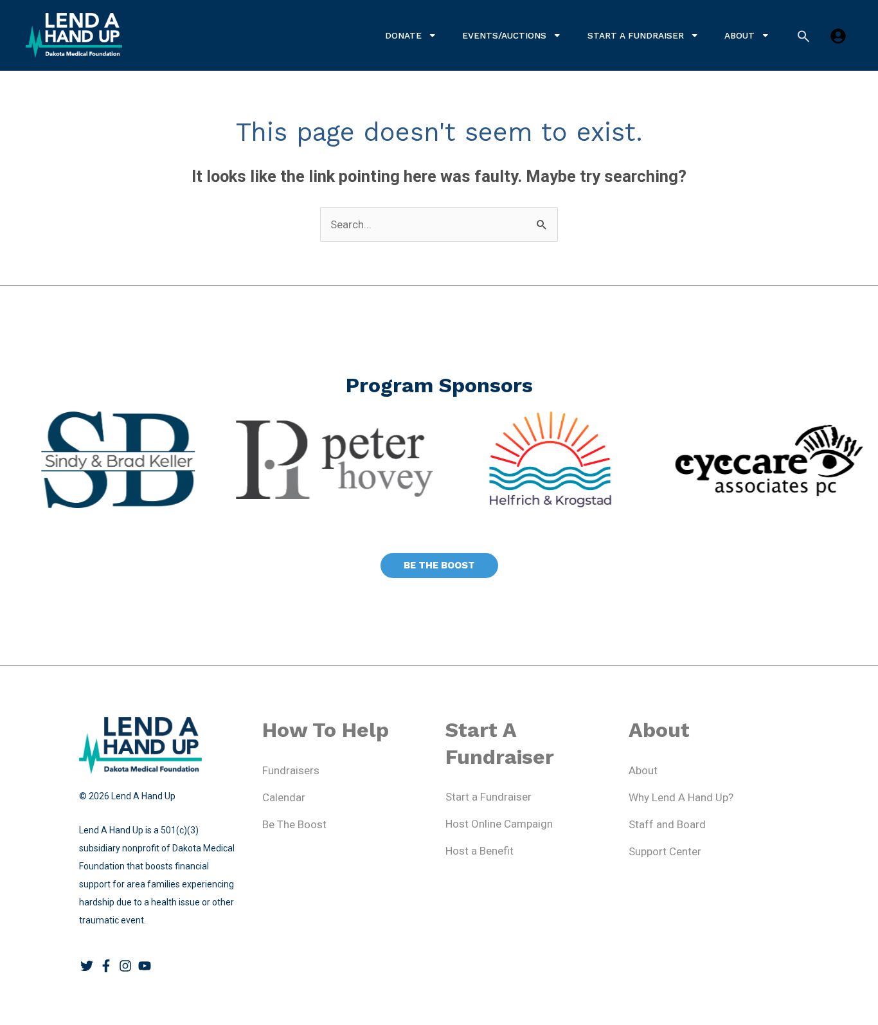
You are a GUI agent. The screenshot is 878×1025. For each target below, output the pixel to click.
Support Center (665, 851)
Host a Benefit (479, 850)
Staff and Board (667, 824)
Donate (403, 35)
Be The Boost (294, 824)
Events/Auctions (504, 35)
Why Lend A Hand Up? (681, 797)
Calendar (283, 797)
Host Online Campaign (499, 823)
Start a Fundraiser (635, 35)
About (739, 35)
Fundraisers (290, 770)
